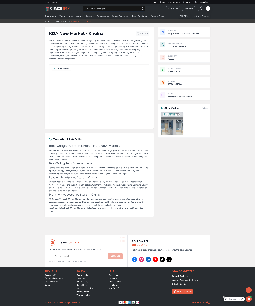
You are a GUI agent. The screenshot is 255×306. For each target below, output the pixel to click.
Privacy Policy (82, 291)
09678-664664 (180, 284)
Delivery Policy (82, 275)
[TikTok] (162, 259)
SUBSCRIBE (115, 256)
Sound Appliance (120, 16)
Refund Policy (82, 285)
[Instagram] (141, 259)
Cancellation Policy (84, 288)
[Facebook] (134, 259)
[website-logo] (58, 8)
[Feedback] (249, 290)
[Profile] (208, 8)
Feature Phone (158, 16)
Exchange (112, 278)
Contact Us (113, 275)
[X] (169, 259)
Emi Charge (113, 285)
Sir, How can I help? (234, 299)
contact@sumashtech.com (185, 280)
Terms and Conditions (54, 278)
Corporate (188, 2)
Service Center (175, 2)
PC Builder (173, 8)
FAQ (110, 291)
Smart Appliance (139, 16)
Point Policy (81, 278)
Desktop (90, 16)
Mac (71, 16)
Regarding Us (50, 275)
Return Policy (82, 281)
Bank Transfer (114, 288)
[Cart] (200, 8)
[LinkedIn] (148, 259)
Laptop (79, 16)
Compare (188, 8)
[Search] (142, 8)
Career (155, 2)
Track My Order (51, 281)
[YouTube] (155, 259)
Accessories (103, 16)
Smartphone (50, 16)
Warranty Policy (83, 295)
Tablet (62, 16)
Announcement (115, 281)
